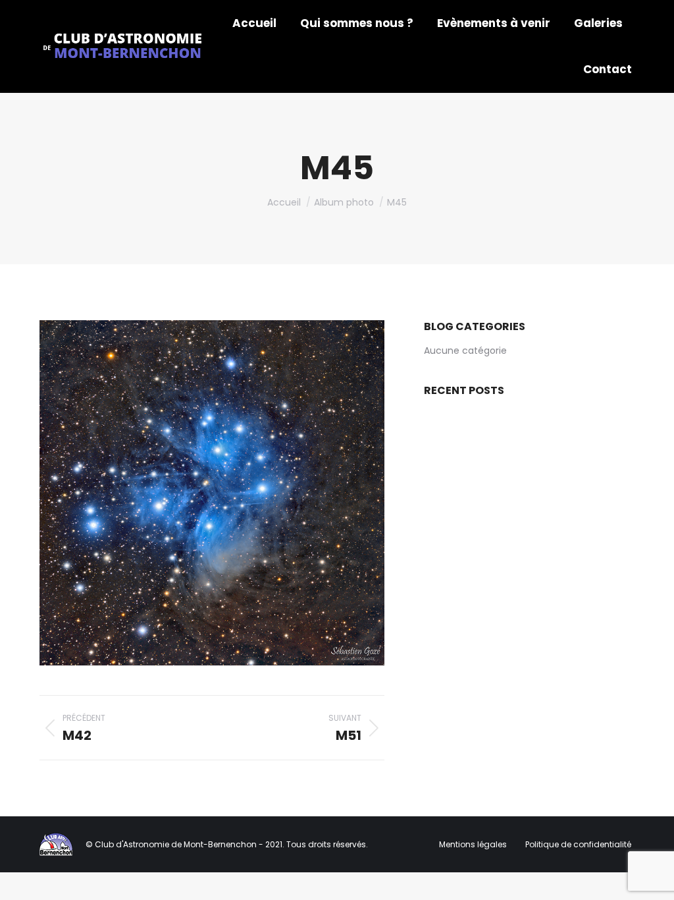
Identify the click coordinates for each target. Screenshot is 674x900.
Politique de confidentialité (578, 844)
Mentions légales (474, 844)
